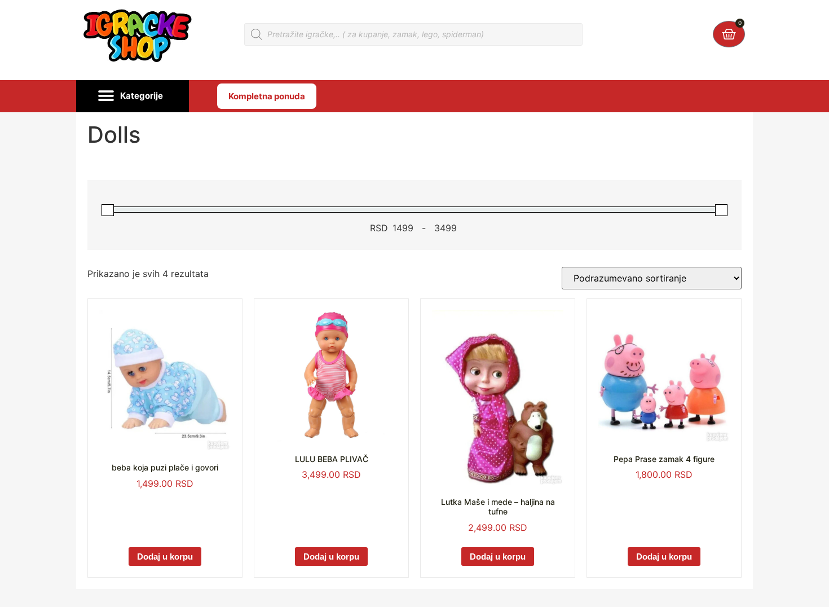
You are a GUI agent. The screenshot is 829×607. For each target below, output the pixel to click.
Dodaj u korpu (165, 556)
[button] (132, 96)
